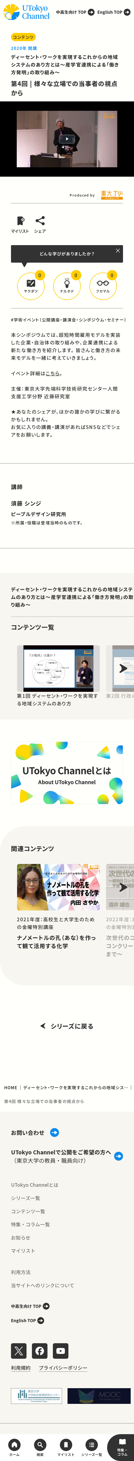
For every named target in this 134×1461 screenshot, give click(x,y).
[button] (31, 286)
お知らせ (20, 1237)
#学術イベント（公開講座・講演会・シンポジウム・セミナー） (69, 320)
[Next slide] (123, 668)
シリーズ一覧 (25, 1197)
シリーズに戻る (72, 1025)
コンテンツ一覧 (28, 1211)
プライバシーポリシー (63, 1367)
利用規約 (21, 1367)
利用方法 (21, 1271)
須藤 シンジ (26, 503)
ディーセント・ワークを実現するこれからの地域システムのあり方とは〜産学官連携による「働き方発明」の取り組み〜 (65, 64)
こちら (53, 373)
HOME (11, 1087)
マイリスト (23, 1250)
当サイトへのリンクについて (42, 1285)
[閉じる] (118, 250)
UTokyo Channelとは (34, 1184)
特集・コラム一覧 (30, 1224)
